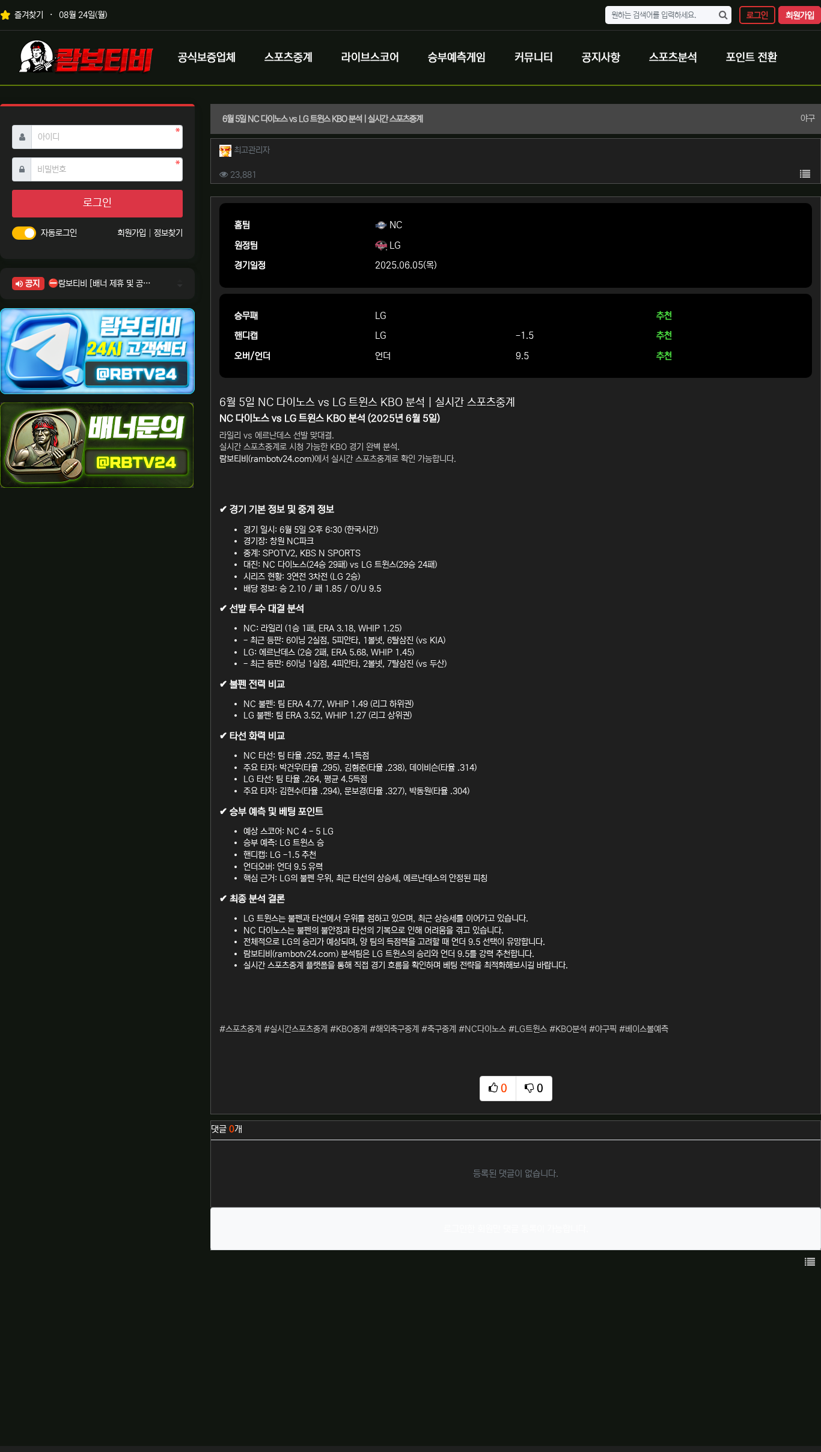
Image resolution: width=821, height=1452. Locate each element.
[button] (804, 174)
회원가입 (800, 15)
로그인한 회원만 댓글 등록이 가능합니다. (516, 1229)
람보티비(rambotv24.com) (266, 459)
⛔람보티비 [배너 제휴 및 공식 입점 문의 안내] (99, 283)
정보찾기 (168, 233)
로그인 (757, 15)
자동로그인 (59, 233)
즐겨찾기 (27, 15)
